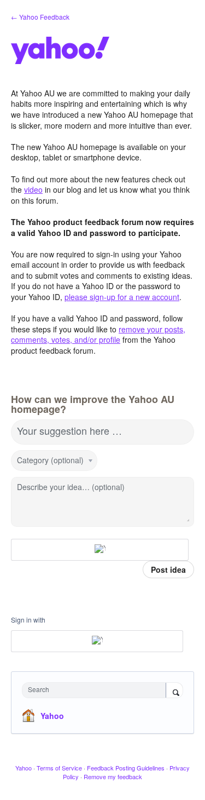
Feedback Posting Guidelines (126, 767)
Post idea (168, 569)
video (33, 189)
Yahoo (52, 715)
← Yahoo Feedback (40, 16)
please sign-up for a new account (122, 296)
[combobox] (96, 690)
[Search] (174, 691)
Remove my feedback (113, 776)
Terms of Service (59, 767)
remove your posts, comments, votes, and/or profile (98, 335)
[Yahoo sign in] (100, 550)
